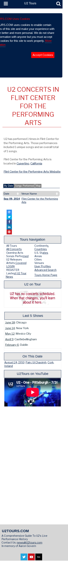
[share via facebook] (9, 221)
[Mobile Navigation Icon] (5, 4)
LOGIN (10, 266)
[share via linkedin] (9, 226)
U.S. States (41, 252)
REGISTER (12, 269)
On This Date (32, 356)
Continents (41, 245)
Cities (38, 259)
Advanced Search (45, 269)
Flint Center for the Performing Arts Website (32, 171)
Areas (38, 256)
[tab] (8, 186)
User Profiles (42, 266)
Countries (40, 249)
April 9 (9, 339)
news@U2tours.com (29, 542)
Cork (51, 362)
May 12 (10, 333)
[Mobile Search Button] (58, 4)
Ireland (8, 366)
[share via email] (9, 212)
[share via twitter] (9, 217)
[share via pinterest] (9, 232)
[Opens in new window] (24, 558)
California (36, 163)
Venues (39, 262)
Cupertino (23, 163)
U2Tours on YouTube (32, 374)
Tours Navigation (32, 239)
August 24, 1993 (14, 362)
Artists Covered (16, 262)
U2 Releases (14, 259)
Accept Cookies (42, 55)
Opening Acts (14, 252)
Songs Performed (24, 186)
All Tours (11, 245)
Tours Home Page (45, 275)
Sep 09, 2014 (12, 198)
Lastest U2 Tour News (16, 275)
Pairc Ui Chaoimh (36, 362)
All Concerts (14, 249)
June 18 (10, 322)
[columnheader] (12, 194)
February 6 (12, 345)
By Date (8, 186)
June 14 (10, 328)
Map (38, 186)
